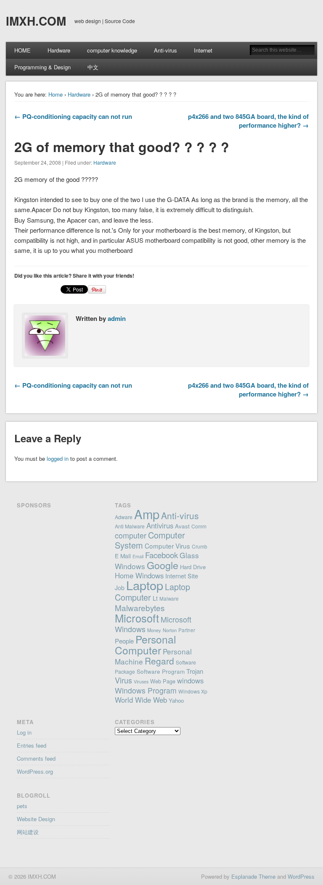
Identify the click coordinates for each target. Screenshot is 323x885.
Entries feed (31, 745)
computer (130, 535)
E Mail (123, 555)
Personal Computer (145, 644)
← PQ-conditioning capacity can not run (73, 116)
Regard (159, 660)
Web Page (162, 681)
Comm (199, 526)
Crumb (199, 546)
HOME (22, 50)
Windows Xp (192, 691)
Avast (182, 526)
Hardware (59, 50)
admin (117, 318)
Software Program (161, 671)
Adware (123, 516)
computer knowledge (112, 50)
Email (137, 556)
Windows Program (146, 690)
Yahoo (176, 700)
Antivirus (159, 525)
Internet (203, 50)
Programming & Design (42, 67)
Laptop (144, 585)
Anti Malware (130, 526)
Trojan (194, 671)
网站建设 (28, 832)
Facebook (161, 554)
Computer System (150, 540)
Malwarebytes (139, 607)
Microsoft (137, 617)
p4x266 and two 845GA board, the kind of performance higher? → (248, 121)
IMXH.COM (36, 20)
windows (190, 680)
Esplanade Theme (253, 876)
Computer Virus (167, 545)
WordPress (301, 876)
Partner (186, 630)
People (124, 640)
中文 (92, 67)
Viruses (141, 681)
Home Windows (139, 575)
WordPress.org (35, 771)
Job (119, 587)
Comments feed (36, 758)
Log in (24, 732)
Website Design (36, 819)
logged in (58, 458)
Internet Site (181, 575)
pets (22, 806)
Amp (146, 514)
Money (154, 630)
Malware (169, 598)
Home (55, 94)
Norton (170, 630)
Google (162, 565)
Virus (123, 680)
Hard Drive (193, 567)
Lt (155, 598)
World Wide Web (141, 700)
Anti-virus (165, 50)
